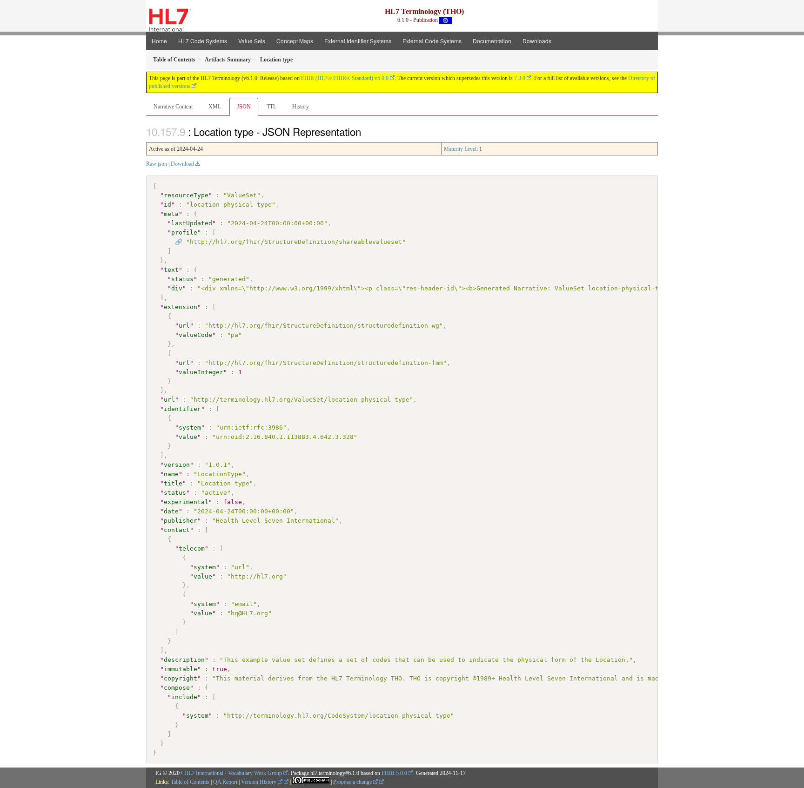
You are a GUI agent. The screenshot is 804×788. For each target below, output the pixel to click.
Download (182, 164)
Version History (259, 782)
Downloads (537, 41)
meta (171, 213)
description (184, 659)
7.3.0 (519, 78)
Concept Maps (294, 41)
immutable (180, 669)
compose (177, 687)
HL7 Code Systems (202, 41)
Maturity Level (460, 149)
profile (184, 232)
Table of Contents (190, 782)
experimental (186, 501)
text (171, 269)
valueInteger (201, 372)
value (188, 436)
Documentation (492, 41)
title (173, 483)
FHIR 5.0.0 (394, 773)
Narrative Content (173, 106)
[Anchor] (366, 131)
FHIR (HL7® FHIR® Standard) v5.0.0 (345, 78)
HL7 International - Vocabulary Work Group (233, 773)
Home (159, 41)
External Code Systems (432, 41)
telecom (192, 548)
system (190, 427)
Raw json (156, 164)
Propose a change (353, 782)
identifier (182, 408)
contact (177, 529)
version (177, 464)
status (182, 279)
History (300, 106)
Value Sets (251, 41)
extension (180, 306)
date (171, 511)
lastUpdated (191, 223)
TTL (271, 106)
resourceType (186, 195)
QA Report (225, 782)
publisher (180, 520)
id (167, 204)
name (171, 474)
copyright (180, 678)
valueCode (195, 334)
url (184, 325)
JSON (244, 106)
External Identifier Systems (357, 41)
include (184, 697)
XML (214, 106)
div (176, 288)
